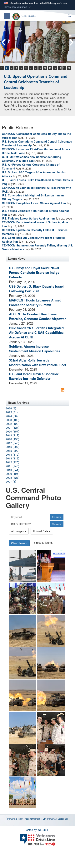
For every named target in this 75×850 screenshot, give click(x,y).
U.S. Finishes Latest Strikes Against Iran (28, 218)
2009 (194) (12, 474)
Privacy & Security (15, 818)
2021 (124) (12, 427)
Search (56, 517)
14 (64, 67)
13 (59, 67)
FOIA (44, 818)
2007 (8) (11, 481)
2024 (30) (12, 416)
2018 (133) (12, 439)
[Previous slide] (4, 42)
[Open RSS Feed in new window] (62, 389)
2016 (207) (12, 447)
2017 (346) (12, 443)
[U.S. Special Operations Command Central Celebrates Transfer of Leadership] (37, 42)
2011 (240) (12, 466)
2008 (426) (12, 477)
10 (45, 67)
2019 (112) (12, 435)
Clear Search (19, 543)
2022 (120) (12, 424)
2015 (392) (12, 451)
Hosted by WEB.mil (36, 830)
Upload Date (41, 531)
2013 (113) (12, 458)
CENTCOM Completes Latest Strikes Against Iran (34, 203)
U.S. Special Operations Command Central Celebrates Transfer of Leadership (35, 81)
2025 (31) (12, 412)
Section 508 (63, 818)
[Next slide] (71, 42)
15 (69, 67)
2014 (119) (12, 454)
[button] (18, 7)
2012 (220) (12, 462)
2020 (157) (12, 431)
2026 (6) (11, 408)
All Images (18, 531)
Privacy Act (52, 818)
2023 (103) (12, 420)
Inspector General (32, 818)
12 (55, 67)
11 (50, 67)
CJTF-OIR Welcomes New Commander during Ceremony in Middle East (31, 159)
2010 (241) (12, 470)
